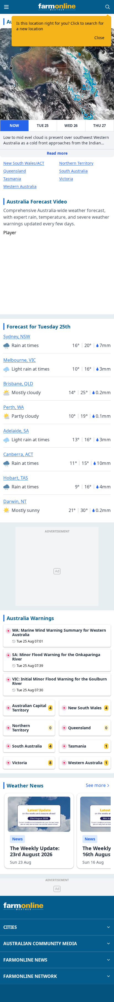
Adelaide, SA (16, 431)
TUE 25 (42, 125)
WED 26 (70, 125)
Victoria (66, 178)
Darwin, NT (15, 501)
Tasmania (12, 178)
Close (99, 37)
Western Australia (20, 186)
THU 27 (99, 125)
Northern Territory (76, 163)
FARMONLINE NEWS (25, 960)
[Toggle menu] (6, 7)
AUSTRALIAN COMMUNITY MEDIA (40, 943)
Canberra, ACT (18, 454)
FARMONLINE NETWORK (30, 976)
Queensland (14, 171)
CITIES (10, 927)
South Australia (73, 171)
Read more (57, 153)
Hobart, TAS (15, 478)
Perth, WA (13, 407)
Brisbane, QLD (18, 383)
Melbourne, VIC (19, 360)
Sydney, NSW (16, 336)
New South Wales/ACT (23, 163)
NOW (14, 125)
